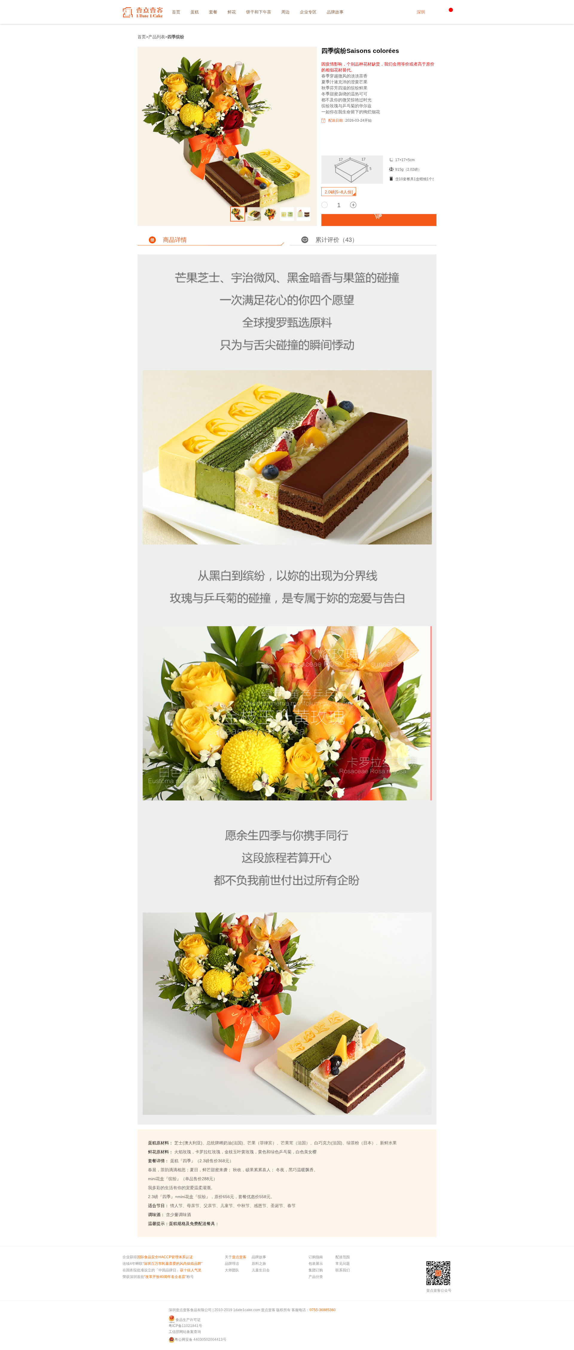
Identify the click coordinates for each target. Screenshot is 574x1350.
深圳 (421, 12)
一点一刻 (143, 12)
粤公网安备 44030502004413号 (200, 1339)
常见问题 (342, 1264)
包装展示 (316, 1264)
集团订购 (316, 1270)
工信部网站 (178, 1332)
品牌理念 (232, 1264)
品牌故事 (259, 1257)
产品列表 (156, 36)
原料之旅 (259, 1264)
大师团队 (232, 1270)
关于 (235, 1257)
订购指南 (316, 1257)
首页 (142, 36)
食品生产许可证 (188, 1320)
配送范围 (342, 1257)
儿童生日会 (261, 1270)
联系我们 (342, 1270)
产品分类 (316, 1277)
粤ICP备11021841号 (185, 1326)
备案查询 (194, 1332)
